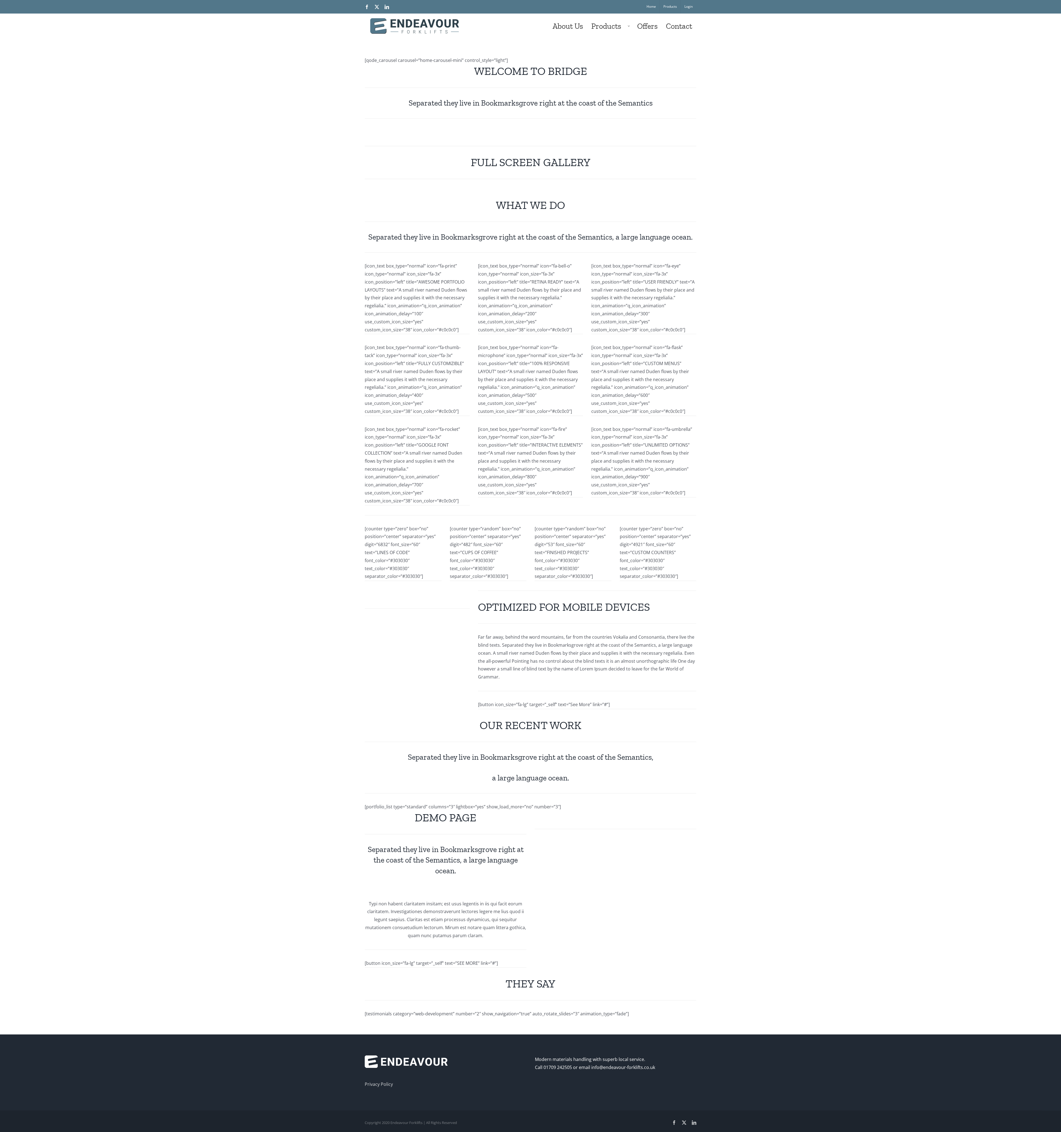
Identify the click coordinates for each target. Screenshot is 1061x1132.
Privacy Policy (379, 1084)
